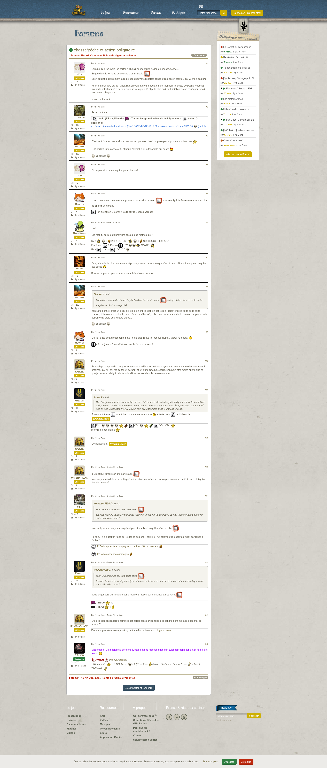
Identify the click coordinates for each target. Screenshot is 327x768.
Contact (137, 735)
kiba (79, 507)
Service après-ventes (145, 739)
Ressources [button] (131, 13)
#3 (207, 135)
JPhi (79, 74)
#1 (207, 63)
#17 (206, 644)
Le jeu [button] (106, 13)
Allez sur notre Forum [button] (238, 154)
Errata (103, 732)
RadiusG (79, 372)
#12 (206, 438)
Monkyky (79, 204)
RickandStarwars (79, 626)
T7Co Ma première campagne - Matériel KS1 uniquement (128, 546)
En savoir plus (211, 761)
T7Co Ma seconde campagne (113, 554)
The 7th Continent (91, 55)
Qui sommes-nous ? (145, 715)
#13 (206, 467)
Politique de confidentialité (141, 729)
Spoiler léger (101, 419)
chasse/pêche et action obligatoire (104, 50)
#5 (207, 193)
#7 (207, 257)
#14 (206, 495)
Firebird (79, 655)
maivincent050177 (79, 478)
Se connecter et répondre (138, 687)
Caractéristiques (76, 724)
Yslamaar (79, 146)
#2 (207, 106)
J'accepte (229, 761)
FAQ (102, 715)
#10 (206, 360)
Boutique (178, 13)
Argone (79, 268)
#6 (207, 222)
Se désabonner (224, 720)
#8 (207, 286)
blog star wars (163, 630)
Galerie (71, 732)
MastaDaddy (79, 233)
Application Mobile (111, 737)
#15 (206, 562)
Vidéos (104, 720)
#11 (206, 389)
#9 (207, 332)
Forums (156, 13)
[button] (202, 7)
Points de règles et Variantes (119, 55)
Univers (71, 720)
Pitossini (79, 401)
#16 (206, 615)
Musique (105, 724)
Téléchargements (110, 728)
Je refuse (246, 761)
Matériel (71, 728)
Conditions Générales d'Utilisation (146, 721)
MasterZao (79, 118)
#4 (207, 164)
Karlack (79, 573)
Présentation (74, 715)
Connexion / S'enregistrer (247, 12)
